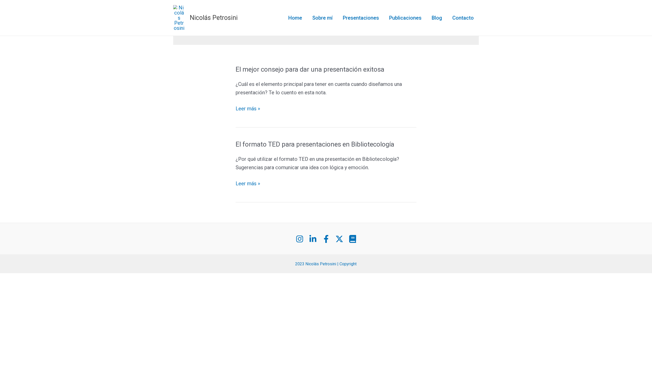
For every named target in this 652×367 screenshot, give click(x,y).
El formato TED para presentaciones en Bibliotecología (315, 144)
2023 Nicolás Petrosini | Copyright (326, 263)
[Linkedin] (313, 239)
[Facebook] (326, 239)
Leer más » (248, 108)
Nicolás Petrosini (214, 17)
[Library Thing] (353, 239)
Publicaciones (405, 18)
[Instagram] (300, 239)
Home (295, 18)
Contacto (463, 18)
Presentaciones (361, 18)
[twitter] (339, 239)
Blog (437, 18)
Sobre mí (322, 18)
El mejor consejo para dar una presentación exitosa (310, 69)
